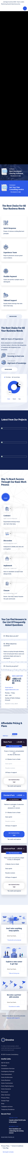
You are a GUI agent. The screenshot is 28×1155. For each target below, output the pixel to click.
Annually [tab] (14, 735)
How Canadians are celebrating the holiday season (16, 1131)
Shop (2, 1103)
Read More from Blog (7, 1137)
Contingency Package (7, 1071)
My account (4, 1092)
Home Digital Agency (7, 1086)
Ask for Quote (5, 1062)
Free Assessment (6, 1074)
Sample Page (5, 1100)
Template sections (7, 1106)
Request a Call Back (11, 703)
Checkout (4, 1065)
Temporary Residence (7, 1109)
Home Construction (7, 1083)
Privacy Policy (5, 1098)
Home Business (5, 1080)
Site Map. (6, 1148)
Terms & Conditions (17, 1146)
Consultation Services (7, 1068)
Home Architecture (7, 1077)
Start (5, 498)
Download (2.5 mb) (15, 176)
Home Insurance (6, 1089)
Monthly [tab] (5, 735)
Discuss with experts (13, 1018)
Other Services (5, 1095)
